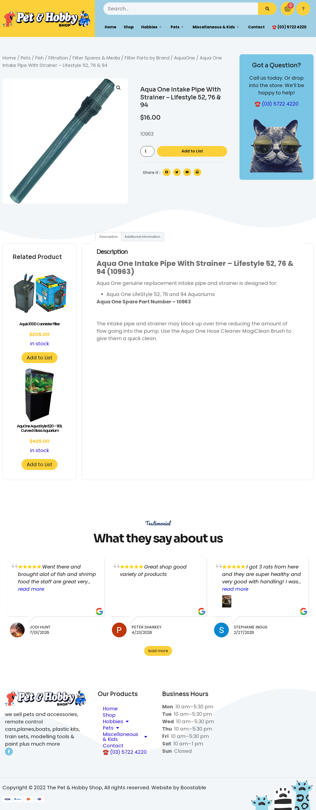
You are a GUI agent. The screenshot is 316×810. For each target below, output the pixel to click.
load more (158, 651)
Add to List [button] (39, 357)
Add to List (192, 151)
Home (110, 27)
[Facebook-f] (9, 751)
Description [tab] (108, 236)
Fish (39, 58)
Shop (129, 27)
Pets (175, 27)
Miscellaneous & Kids (214, 27)
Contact (256, 27)
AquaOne (184, 58)
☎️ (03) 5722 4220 (289, 27)
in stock (39, 334)
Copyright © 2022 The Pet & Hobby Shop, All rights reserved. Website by (91, 787)
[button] (118, 87)
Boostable (193, 787)
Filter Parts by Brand (147, 58)
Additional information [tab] (142, 236)
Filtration (58, 58)
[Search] (267, 8)
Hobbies (149, 27)
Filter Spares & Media (96, 58)
